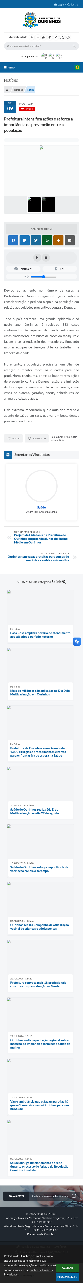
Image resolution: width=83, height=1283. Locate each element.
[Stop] (46, 258)
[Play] (37, 258)
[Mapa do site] (62, 37)
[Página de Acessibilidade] (68, 37)
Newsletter (16, 1196)
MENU (11, 67)
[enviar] (74, 1196)
